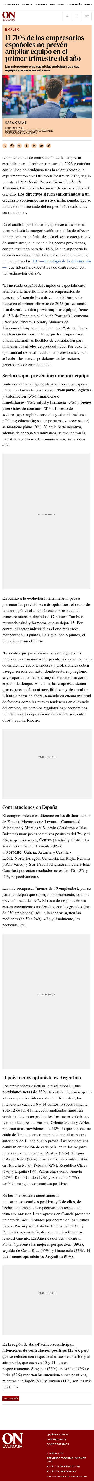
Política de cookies (61, 1471)
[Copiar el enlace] (48, 145)
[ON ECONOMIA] (8, 16)
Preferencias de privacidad (67, 1476)
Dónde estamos (58, 1444)
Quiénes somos (58, 1434)
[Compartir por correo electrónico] (41, 145)
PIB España (75, 4)
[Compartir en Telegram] (19, 145)
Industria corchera (34, 4)
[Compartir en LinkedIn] (34, 145)
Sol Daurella (10, 4)
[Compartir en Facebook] (26, 145)
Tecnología (11, 1398)
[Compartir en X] (4, 145)
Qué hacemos (56, 1439)
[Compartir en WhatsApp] (12, 145)
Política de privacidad (63, 1466)
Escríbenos (55, 1453)
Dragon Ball (58, 4)
